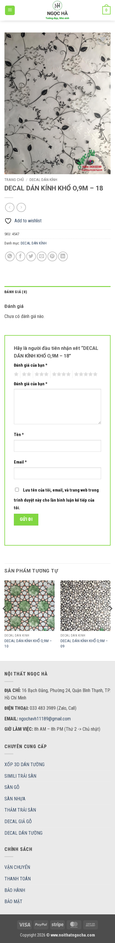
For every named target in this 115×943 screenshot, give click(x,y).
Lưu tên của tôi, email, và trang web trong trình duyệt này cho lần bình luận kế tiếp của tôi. (56, 499)
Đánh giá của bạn (30, 365)
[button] (10, 10)
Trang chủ (14, 179)
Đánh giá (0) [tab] (15, 292)
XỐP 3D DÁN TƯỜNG (24, 764)
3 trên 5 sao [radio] (41, 374)
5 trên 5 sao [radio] (85, 374)
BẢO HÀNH (14, 890)
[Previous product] (21, 207)
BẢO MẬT (13, 901)
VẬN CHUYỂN (17, 867)
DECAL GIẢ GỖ (18, 821)
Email (20, 462)
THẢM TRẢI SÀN (20, 810)
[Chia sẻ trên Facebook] (20, 256)
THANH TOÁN (17, 879)
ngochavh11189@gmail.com (45, 719)
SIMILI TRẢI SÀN (20, 776)
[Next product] (9, 207)
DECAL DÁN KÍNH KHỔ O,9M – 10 (28, 643)
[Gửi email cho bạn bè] (42, 256)
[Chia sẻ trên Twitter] (31, 256)
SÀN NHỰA (14, 799)
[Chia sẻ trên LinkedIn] (63, 256)
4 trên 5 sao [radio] (60, 374)
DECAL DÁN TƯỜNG (23, 833)
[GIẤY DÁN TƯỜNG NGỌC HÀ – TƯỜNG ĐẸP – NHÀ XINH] (57, 10)
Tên (19, 434)
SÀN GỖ (11, 787)
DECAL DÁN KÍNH (43, 179)
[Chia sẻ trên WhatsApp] (10, 256)
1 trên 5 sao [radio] (15, 374)
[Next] (110, 620)
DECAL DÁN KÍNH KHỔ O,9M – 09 (84, 643)
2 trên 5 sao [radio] (25, 374)
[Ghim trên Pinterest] (52, 256)
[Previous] (4, 620)
